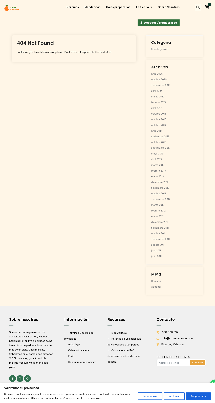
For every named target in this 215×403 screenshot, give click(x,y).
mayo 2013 (157, 153)
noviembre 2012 (160, 187)
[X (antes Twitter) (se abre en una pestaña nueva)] (20, 378)
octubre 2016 (158, 113)
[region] (107, 393)
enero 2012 (157, 216)
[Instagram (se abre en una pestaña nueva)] (27, 378)
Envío (71, 356)
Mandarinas (92, 7)
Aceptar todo (198, 396)
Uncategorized (159, 49)
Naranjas (73, 7)
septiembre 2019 (160, 85)
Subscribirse (197, 362)
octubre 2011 (158, 233)
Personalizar (150, 396)
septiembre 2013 (160, 147)
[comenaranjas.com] (11, 7)
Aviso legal (74, 344)
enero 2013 (157, 176)
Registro (156, 281)
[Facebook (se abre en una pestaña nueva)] (12, 378)
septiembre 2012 (160, 199)
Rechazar (174, 396)
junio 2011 (156, 256)
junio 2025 (157, 73)
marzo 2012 (157, 204)
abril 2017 (156, 108)
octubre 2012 (158, 193)
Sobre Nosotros (169, 7)
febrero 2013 (158, 170)
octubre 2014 (158, 125)
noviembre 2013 (160, 136)
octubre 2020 (159, 79)
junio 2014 (156, 130)
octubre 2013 (158, 142)
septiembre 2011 (160, 239)
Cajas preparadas (118, 7)
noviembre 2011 (160, 227)
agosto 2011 (157, 244)
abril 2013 (156, 159)
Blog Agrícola (119, 332)
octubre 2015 (158, 119)
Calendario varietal (78, 350)
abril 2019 (156, 90)
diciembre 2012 (159, 182)
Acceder (156, 286)
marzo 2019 (157, 96)
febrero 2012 (158, 210)
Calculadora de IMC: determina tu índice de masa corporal (124, 356)
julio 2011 (156, 250)
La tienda (142, 7)
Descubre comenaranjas (82, 362)
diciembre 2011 (159, 222)
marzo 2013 (157, 165)
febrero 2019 (158, 102)
